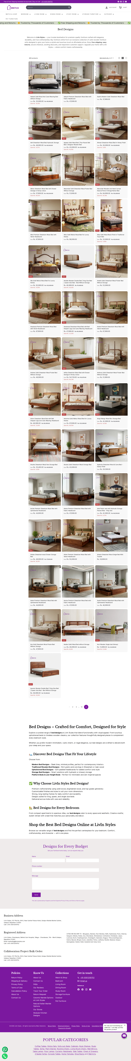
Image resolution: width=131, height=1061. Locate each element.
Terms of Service (76, 900)
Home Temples (67, 1054)
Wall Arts (92, 1054)
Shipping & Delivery (19, 981)
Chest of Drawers (90, 1051)
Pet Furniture (12, 19)
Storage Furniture (90, 14)
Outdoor (108, 14)
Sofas (42, 1049)
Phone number (37, 866)
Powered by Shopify (64, 1028)
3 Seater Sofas (41, 1054)
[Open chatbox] (124, 1035)
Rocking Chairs (63, 1049)
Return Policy (16, 978)
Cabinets (74, 1046)
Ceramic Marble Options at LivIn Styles (43, 999)
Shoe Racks (79, 1054)
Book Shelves (84, 1046)
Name (34, 856)
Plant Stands (50, 1049)
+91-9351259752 (47, 1)
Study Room (71, 14)
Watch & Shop (11, 14)
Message (35, 876)
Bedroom (25, 14)
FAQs (35, 984)
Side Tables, (78, 1051)
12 (81, 707)
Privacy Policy (65, 900)
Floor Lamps (49, 1051)
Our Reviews (38, 988)
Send (36, 895)
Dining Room (55, 14)
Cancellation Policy (19, 991)
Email (68, 856)
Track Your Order (40, 991)
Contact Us (16, 998)
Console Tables (54, 1054)
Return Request (39, 994)
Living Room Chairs (78, 1049)
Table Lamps (38, 1051)
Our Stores (37, 1010)
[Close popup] (125, 1025)
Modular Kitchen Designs (40, 1014)
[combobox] (48, 7)
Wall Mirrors (92, 1049)
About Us (15, 994)
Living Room (39, 14)
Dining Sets (52, 1046)
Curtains (58, 1051)
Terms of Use (16, 988)
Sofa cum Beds (64, 1046)
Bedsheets (67, 1051)
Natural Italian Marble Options (42, 1005)
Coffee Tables (40, 1046)
